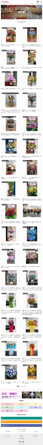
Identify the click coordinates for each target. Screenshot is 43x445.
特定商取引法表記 (35, 435)
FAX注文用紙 (21, 436)
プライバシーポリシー (8, 436)
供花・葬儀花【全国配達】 (21, 438)
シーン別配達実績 (35, 431)
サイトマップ (35, 436)
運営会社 (21, 435)
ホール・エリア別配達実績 (21, 431)
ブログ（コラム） (8, 435)
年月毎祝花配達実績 (7, 431)
